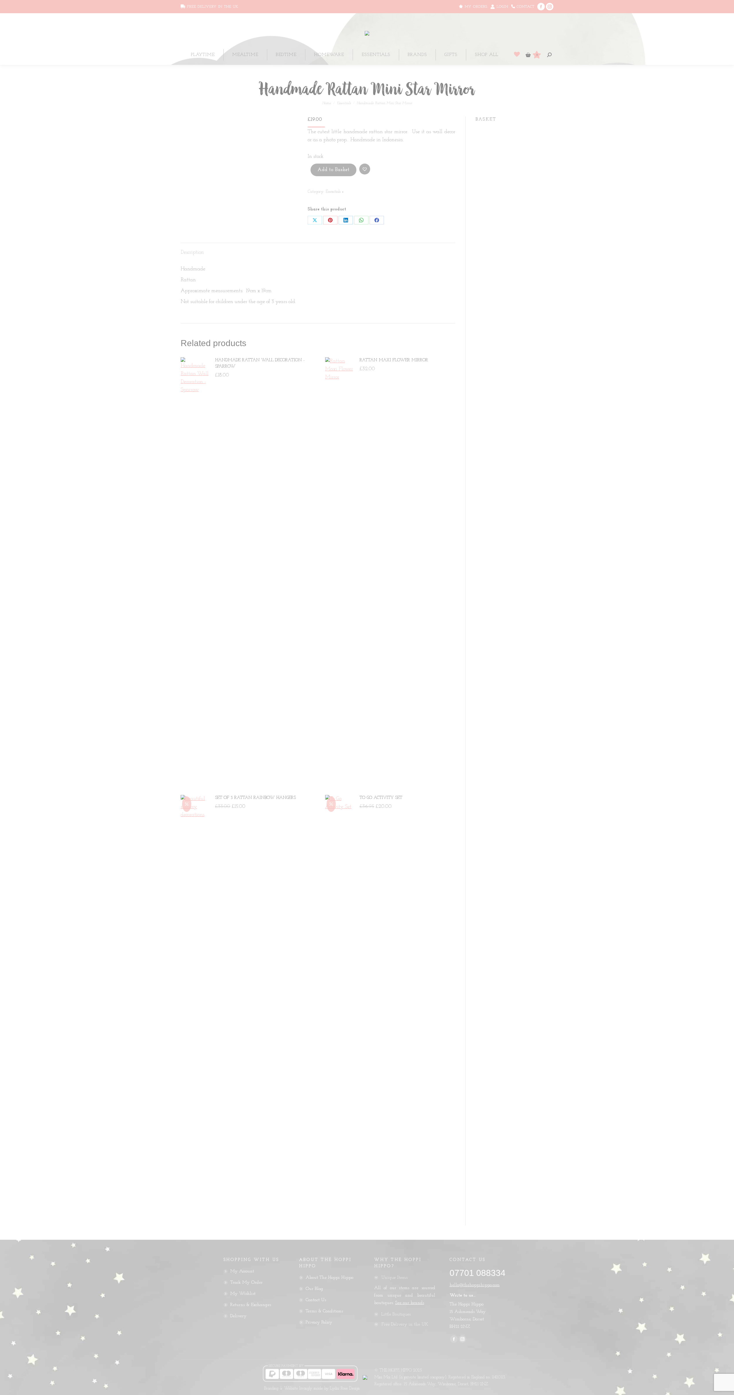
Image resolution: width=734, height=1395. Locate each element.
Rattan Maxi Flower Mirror (394, 360)
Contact (524, 7)
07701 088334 (477, 1273)
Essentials (333, 192)
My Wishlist (242, 1293)
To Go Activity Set (381, 798)
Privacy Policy (319, 1322)
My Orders (475, 7)
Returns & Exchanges (250, 1305)
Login (502, 7)
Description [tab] (192, 252)
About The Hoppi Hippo (329, 1277)
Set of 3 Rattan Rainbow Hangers (255, 798)
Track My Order (246, 1282)
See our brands (409, 1303)
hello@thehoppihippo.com (475, 1285)
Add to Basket (333, 169)
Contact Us (316, 1300)
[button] (364, 169)
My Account (242, 1271)
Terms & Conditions (324, 1311)
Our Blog (314, 1289)
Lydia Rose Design (345, 1388)
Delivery (238, 1316)
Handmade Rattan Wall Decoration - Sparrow (260, 363)
